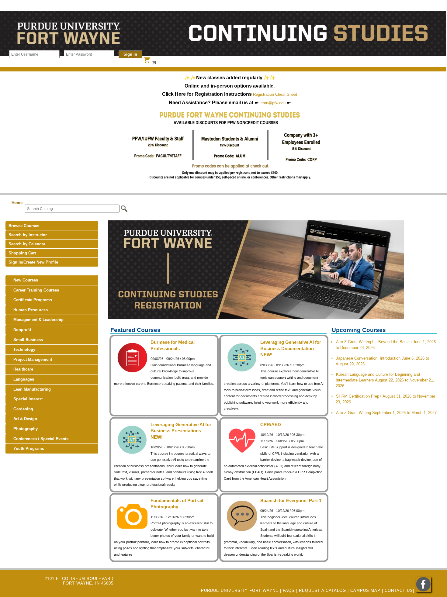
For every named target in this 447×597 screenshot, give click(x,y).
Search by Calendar (27, 244)
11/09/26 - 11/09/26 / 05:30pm (282, 441)
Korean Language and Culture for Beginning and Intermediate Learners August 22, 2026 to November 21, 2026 (385, 380)
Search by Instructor (28, 235)
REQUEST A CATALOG (322, 590)
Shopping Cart (22, 253)
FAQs (289, 590)
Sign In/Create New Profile (33, 262)
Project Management (30, 359)
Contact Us (399, 590)
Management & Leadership (36, 319)
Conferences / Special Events (38, 439)
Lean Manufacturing (30, 389)
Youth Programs (26, 448)
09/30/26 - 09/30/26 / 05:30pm (282, 365)
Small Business (26, 339)
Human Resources (28, 310)
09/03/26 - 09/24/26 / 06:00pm (173, 359)
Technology (22, 349)
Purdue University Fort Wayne (240, 590)
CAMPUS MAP (365, 590)
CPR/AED (270, 424)
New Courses (23, 280)
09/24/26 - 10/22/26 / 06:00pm (282, 510)
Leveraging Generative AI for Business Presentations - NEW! (181, 431)
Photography (23, 428)
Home (17, 202)
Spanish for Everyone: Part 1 (290, 500)
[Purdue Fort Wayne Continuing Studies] (423, 590)
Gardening (21, 409)
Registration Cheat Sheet (275, 94)
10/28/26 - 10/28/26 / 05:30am (173, 447)
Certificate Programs (30, 300)
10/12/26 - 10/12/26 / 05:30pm (282, 435)
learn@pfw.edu (273, 103)
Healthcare (21, 369)
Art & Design (23, 418)
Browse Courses (24, 225)
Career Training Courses (34, 290)
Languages (21, 379)
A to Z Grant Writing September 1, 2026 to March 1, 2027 (386, 412)
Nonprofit (20, 329)
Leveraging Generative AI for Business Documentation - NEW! (290, 348)
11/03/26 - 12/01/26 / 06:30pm (172, 517)
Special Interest (26, 399)
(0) (150, 62)
